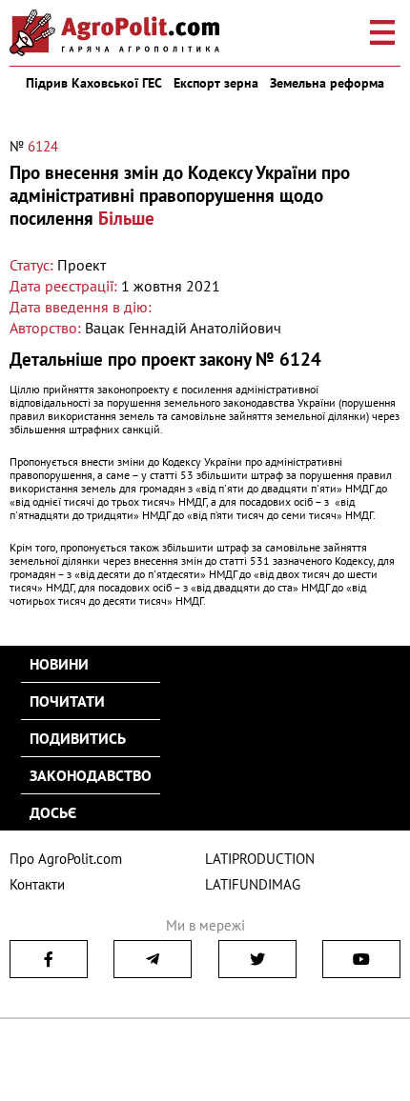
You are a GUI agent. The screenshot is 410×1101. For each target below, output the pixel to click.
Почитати (67, 701)
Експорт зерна (216, 82)
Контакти (37, 884)
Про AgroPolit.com (66, 859)
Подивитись (78, 738)
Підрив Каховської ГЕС (94, 82)
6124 (43, 146)
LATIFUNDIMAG (252, 884)
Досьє (53, 812)
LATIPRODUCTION (260, 859)
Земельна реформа (327, 82)
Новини (59, 663)
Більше (126, 218)
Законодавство (91, 775)
